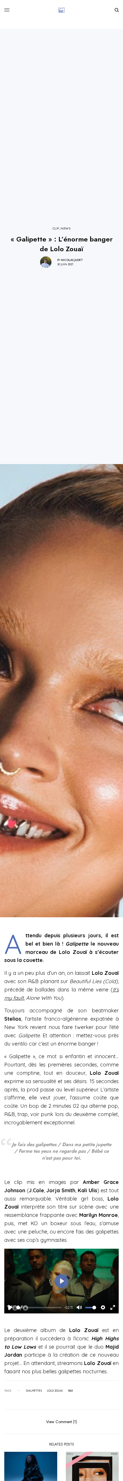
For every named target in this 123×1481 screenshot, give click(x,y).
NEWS (65, 228)
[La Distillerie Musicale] (61, 10)
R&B (70, 1390)
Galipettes (34, 1390)
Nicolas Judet (72, 260)
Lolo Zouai (55, 1390)
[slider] (38, 1307)
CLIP (56, 228)
